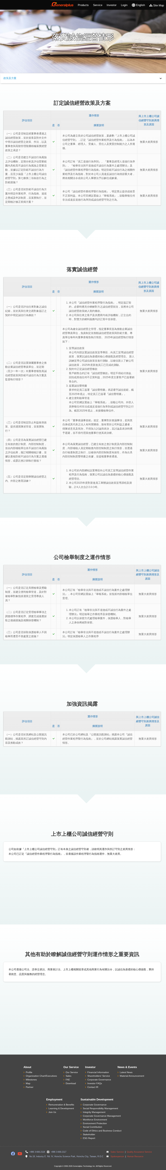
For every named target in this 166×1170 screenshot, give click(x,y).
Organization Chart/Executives (41, 1076)
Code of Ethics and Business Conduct (102, 1130)
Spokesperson (117, 1156)
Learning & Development (61, 1108)
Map (28, 1083)
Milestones (31, 1079)
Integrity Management (94, 1112)
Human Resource (134, 1156)
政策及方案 (9, 78)
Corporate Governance (99, 1079)
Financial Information (98, 1072)
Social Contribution (92, 1127)
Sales (68, 1076)
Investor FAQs (94, 1083)
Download (71, 1083)
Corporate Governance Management (102, 1116)
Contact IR (92, 1087)
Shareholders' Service (98, 1076)
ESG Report (89, 1138)
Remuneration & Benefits (61, 1104)
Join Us (52, 1112)
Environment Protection (95, 1123)
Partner (29, 1087)
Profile (29, 1072)
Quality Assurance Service (139, 1152)
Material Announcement (132, 1076)
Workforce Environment (95, 1119)
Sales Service (117, 1152)
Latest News (126, 1072)
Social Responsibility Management (100, 1108)
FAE (68, 1079)
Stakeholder (89, 1134)
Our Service (72, 1072)
